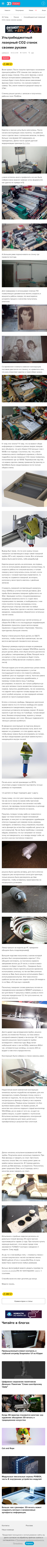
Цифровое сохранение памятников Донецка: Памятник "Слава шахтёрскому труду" (22, 1384)
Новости (7, 10)
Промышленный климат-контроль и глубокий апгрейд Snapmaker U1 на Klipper (22, 1352)
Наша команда (8, 1530)
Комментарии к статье (23, 1301)
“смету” (37, 1271)
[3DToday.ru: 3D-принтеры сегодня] (13, 4)
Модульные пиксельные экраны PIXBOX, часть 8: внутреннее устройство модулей (22, 1477)
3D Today (5, 17)
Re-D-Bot (26, 143)
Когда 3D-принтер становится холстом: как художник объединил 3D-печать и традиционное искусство (22, 1417)
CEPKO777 (5, 53)
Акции (44, 10)
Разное (16, 17)
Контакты (5, 1525)
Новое (33, 10)
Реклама (9, 30)
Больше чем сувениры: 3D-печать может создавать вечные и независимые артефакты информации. (22, 1510)
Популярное (20, 10)
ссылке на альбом (9, 1271)
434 (32, 53)
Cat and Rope (8, 1448)
